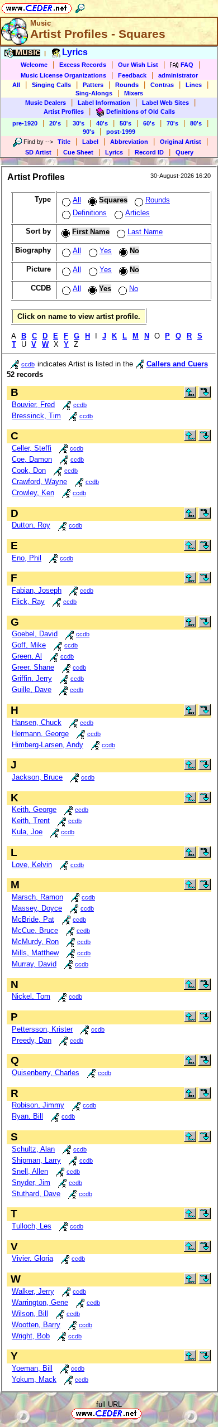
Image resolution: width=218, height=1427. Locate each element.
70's (172, 123)
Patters (93, 84)
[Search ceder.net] (79, 6)
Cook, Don (29, 470)
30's (78, 123)
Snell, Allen (30, 1171)
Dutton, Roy (31, 525)
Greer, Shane (33, 667)
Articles (137, 213)
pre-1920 (24, 123)
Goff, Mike (29, 645)
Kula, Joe (27, 832)
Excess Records (82, 64)
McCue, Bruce (35, 930)
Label (90, 141)
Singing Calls (51, 84)
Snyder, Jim (31, 1182)
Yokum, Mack (34, 1379)
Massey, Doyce (37, 908)
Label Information (104, 102)
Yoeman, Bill (32, 1368)
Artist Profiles (64, 111)
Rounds (127, 84)
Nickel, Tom (31, 996)
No (133, 288)
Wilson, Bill (30, 1313)
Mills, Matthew (35, 953)
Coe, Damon (32, 459)
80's (196, 123)
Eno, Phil (26, 558)
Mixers (133, 93)
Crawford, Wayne (39, 481)
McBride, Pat (33, 919)
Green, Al (27, 656)
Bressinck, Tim (36, 416)
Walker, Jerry (33, 1291)
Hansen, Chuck (36, 722)
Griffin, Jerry (32, 678)
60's (149, 123)
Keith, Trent (31, 820)
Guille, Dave (31, 689)
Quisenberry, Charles (45, 1072)
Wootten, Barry (36, 1324)
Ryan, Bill (27, 1116)
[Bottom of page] (204, 395)
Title (64, 141)
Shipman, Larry (36, 1160)
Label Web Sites (165, 102)
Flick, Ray (28, 601)
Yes (105, 250)
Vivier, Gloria (32, 1258)
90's (88, 131)
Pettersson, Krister (42, 1029)
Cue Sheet (78, 152)
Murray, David (34, 964)
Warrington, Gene (40, 1302)
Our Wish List (138, 64)
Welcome (34, 64)
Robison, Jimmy (38, 1105)
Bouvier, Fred (33, 404)
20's (55, 123)
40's (102, 123)
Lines (194, 84)
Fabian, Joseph (36, 590)
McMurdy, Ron (35, 941)
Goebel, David (35, 634)
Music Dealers (45, 102)
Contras (162, 84)
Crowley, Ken (33, 492)
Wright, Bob (31, 1336)
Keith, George (34, 809)
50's (125, 123)
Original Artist (180, 141)
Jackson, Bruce (37, 777)
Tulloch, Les (31, 1226)
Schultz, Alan (33, 1149)
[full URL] (146, 1413)
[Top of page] (190, 395)
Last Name (145, 232)
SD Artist (38, 152)
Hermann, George (40, 733)
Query (184, 152)
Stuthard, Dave (36, 1193)
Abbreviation (129, 141)
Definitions (90, 213)
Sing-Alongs (93, 93)
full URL (109, 1404)
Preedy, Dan (31, 1040)
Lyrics (114, 152)
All (16, 84)
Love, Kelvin (32, 864)
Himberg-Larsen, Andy (47, 745)
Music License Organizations (63, 75)
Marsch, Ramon (37, 897)
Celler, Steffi (31, 448)
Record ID (149, 152)
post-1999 (120, 131)
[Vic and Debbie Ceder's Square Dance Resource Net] (36, 6)
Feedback (132, 75)
